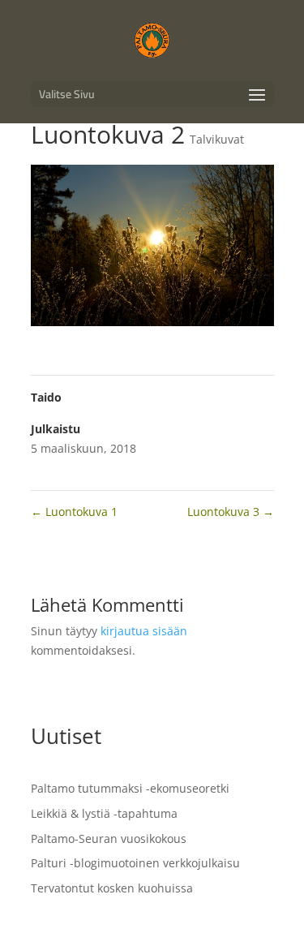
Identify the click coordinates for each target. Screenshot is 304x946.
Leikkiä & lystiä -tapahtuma (104, 813)
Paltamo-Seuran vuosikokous (108, 838)
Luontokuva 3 (230, 511)
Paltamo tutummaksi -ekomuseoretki (130, 788)
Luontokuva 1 (74, 511)
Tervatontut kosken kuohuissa (112, 888)
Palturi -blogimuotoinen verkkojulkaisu (135, 863)
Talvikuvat (217, 139)
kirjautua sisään (144, 631)
